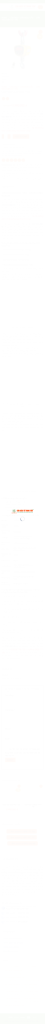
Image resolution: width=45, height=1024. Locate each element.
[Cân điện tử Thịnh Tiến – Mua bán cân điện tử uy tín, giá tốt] (22, 511)
